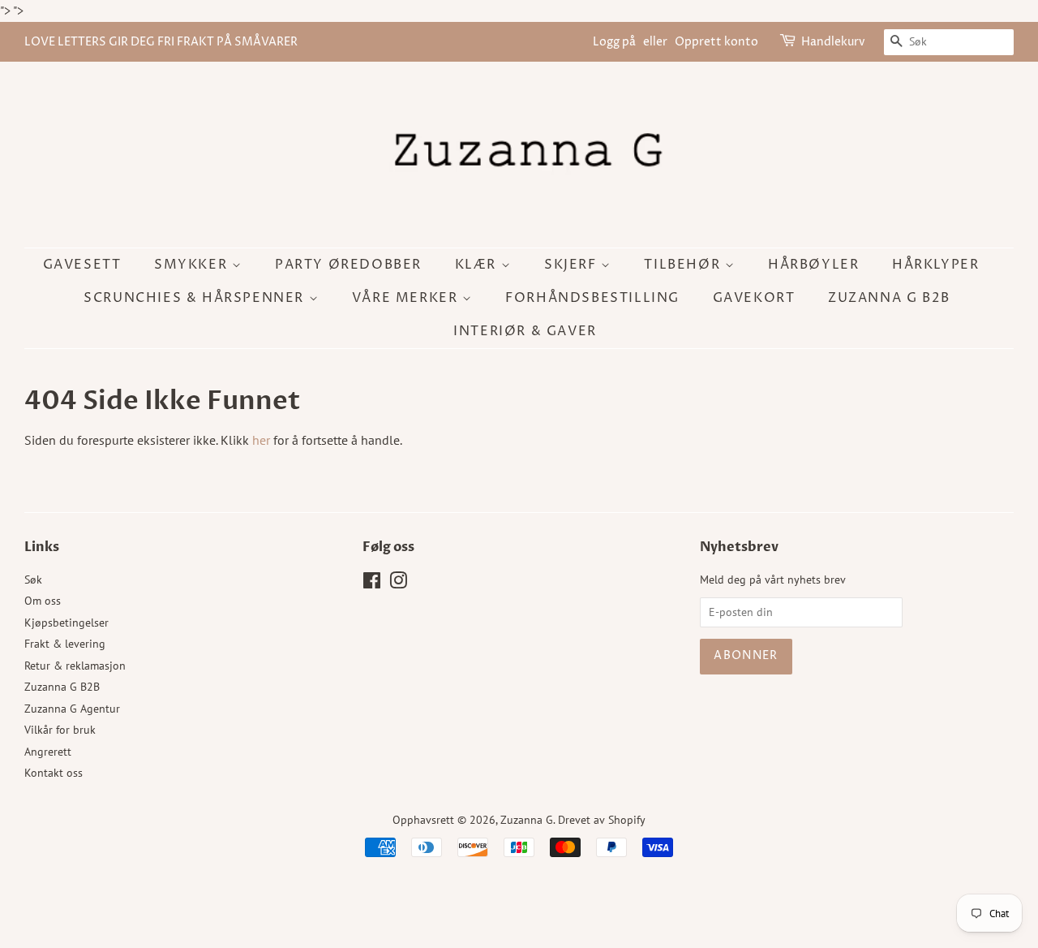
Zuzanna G (526, 819)
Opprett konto (716, 42)
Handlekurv (833, 42)
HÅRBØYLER (813, 265)
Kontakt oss (53, 772)
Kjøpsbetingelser (66, 622)
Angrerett (47, 751)
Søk (33, 579)
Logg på (614, 42)
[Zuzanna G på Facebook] (371, 583)
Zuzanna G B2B (889, 298)
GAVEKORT (754, 298)
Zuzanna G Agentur (72, 708)
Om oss (42, 600)
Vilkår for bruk (60, 729)
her (261, 440)
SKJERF (572, 265)
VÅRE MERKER (407, 298)
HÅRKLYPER (935, 265)
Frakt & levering (64, 643)
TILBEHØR (684, 265)
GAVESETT (82, 265)
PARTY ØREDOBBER (348, 265)
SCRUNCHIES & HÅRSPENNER (196, 298)
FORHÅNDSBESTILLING (592, 298)
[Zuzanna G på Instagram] (398, 583)
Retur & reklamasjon (75, 665)
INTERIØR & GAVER (525, 331)
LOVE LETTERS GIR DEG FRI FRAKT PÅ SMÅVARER (161, 42)
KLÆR (478, 265)
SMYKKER (193, 265)
